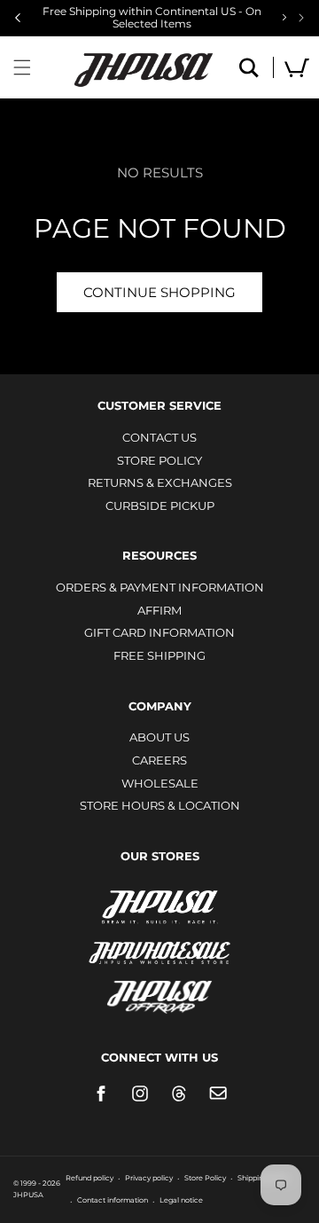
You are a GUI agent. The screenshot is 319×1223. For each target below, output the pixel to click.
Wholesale (159, 783)
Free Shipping (159, 655)
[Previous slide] (17, 17)
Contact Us (159, 437)
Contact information (112, 1200)
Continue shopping (159, 292)
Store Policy (159, 460)
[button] (22, 67)
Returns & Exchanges (160, 482)
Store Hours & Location (160, 805)
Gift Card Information (159, 632)
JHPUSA (159, 905)
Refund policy (89, 1177)
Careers (159, 760)
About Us (159, 737)
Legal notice (181, 1200)
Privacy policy (149, 1177)
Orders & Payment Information (160, 587)
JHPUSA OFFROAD (160, 993)
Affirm (159, 610)
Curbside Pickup (159, 505)
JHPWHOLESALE (159, 941)
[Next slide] (301, 17)
